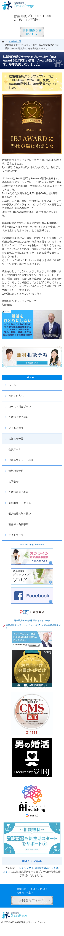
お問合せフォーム (32, 900)
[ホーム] (3, 41)
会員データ (15, 449)
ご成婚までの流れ (18, 417)
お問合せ (13, 481)
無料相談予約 (16, 470)
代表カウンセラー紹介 (21, 460)
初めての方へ (16, 395)
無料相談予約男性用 (32, 32)
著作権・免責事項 (18, 524)
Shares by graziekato (32, 544)
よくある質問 (16, 428)
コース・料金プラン (20, 406)
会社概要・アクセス (20, 503)
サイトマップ (16, 535)
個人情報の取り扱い (20, 513)
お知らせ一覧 (16, 438)
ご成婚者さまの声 (18, 492)
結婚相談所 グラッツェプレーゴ (30, 922)
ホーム (12, 385)
